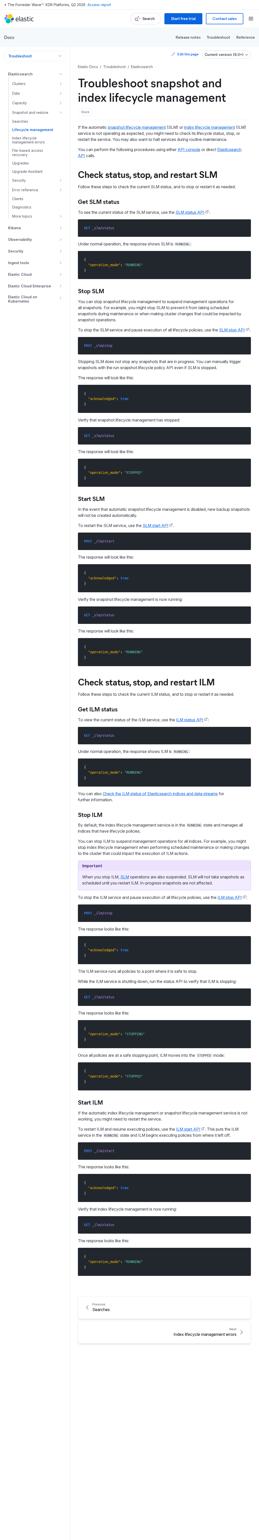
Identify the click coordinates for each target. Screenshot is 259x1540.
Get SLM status (98, 201)
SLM (124, 876)
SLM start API (155, 525)
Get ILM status (98, 709)
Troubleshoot (218, 37)
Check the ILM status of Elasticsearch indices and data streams (160, 793)
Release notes (188, 37)
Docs (9, 37)
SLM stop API (232, 329)
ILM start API (188, 1129)
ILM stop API (230, 897)
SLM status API (190, 212)
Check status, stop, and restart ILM (146, 682)
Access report (99, 5)
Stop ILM (90, 814)
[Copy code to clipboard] (243, 227)
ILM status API (189, 719)
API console (189, 149)
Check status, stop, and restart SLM (148, 174)
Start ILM (90, 1102)
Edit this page (187, 54)
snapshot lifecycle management (137, 127)
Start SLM (91, 498)
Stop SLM (91, 291)
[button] (85, 112)
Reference (245, 37)
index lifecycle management (209, 127)
